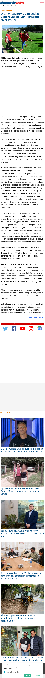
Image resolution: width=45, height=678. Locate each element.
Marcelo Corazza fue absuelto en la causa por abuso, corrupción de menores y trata (22, 450)
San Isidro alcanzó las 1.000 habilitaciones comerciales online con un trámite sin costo (22, 659)
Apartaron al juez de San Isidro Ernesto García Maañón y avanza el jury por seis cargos (21, 491)
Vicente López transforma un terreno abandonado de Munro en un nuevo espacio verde (19, 618)
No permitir (37, 675)
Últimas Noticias (6, 413)
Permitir (27, 675)
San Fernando (6, 10)
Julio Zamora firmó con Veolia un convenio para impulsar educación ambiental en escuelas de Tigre (22, 576)
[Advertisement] (22, 91)
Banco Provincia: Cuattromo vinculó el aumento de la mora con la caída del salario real (22, 533)
